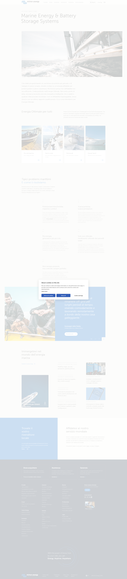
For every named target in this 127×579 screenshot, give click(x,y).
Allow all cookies (48, 295)
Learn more (44, 291)
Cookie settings (78, 295)
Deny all (63, 295)
